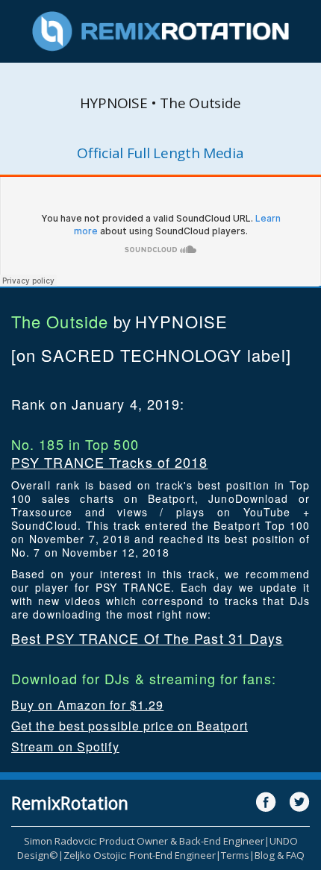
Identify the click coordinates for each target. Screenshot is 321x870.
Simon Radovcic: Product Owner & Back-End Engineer (144, 841)
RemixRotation (69, 803)
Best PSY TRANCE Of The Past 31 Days (147, 638)
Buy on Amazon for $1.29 (87, 704)
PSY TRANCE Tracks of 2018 (109, 462)
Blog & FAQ (280, 855)
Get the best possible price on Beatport (129, 725)
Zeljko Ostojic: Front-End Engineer (139, 855)
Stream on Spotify (65, 746)
